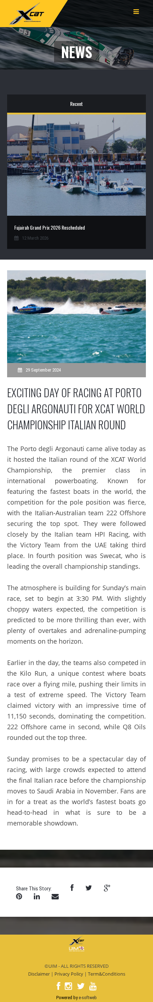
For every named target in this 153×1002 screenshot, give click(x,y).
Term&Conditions (106, 974)
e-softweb (88, 997)
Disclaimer (39, 974)
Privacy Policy (68, 974)
